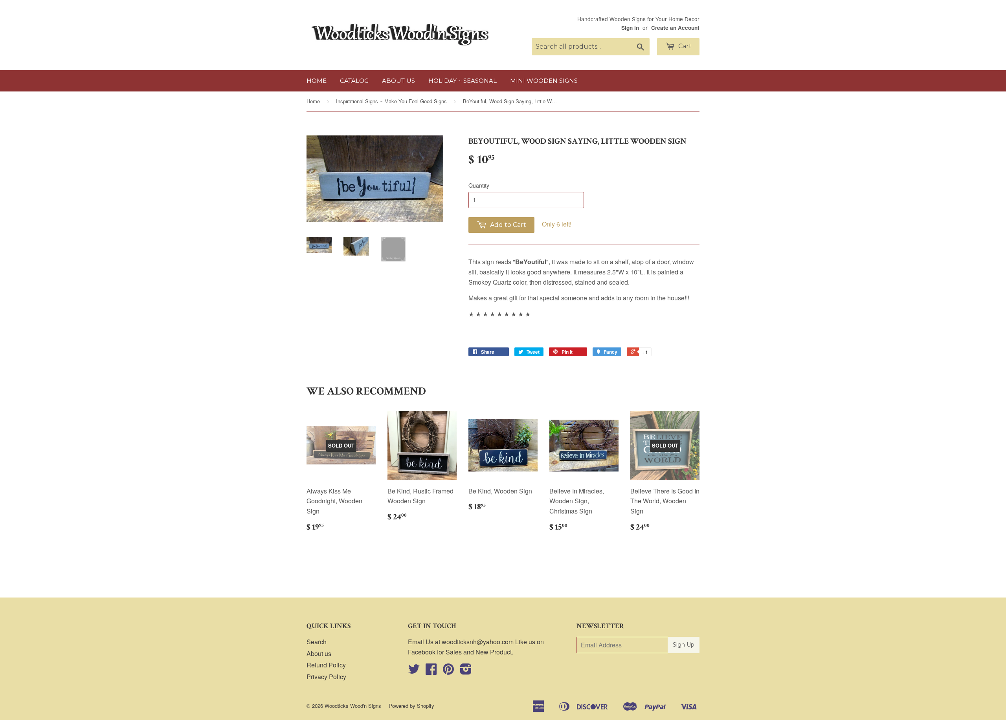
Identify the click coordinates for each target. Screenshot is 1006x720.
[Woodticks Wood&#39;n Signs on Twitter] (414, 671)
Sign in (630, 27)
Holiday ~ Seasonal (462, 80)
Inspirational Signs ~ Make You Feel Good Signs (391, 101)
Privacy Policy (326, 676)
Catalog (354, 80)
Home (317, 80)
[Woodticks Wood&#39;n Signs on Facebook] (431, 671)
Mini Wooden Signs (544, 80)
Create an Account (675, 27)
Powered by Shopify (411, 705)
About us (398, 80)
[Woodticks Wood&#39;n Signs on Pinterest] (448, 671)
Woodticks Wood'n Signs (353, 705)
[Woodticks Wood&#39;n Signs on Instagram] (466, 671)
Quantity (478, 185)
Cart (684, 46)
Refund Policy (326, 664)
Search (317, 641)
